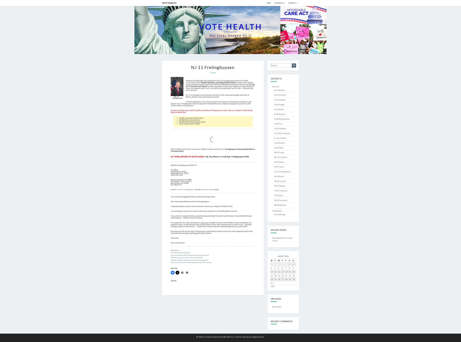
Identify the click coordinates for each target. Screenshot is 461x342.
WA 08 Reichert (280, 205)
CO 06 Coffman (280, 128)
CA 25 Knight (279, 104)
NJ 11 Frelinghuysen (282, 171)
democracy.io (208, 189)
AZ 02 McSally (279, 90)
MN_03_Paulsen (280, 157)
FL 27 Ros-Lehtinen (282, 133)
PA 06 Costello (280, 181)
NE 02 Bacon (279, 162)
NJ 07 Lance (279, 167)
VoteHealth (279, 3)
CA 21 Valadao (279, 100)
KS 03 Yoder (278, 147)
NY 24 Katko (279, 176)
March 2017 (277, 307)
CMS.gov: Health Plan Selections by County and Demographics (190, 260)
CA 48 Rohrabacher (282, 119)
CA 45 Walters (279, 114)
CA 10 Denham (280, 95)
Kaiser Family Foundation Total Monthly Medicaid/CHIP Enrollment (191, 262)
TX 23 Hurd (278, 195)
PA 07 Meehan (279, 186)
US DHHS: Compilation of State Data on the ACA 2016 (187, 257)
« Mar (272, 286)
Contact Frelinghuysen (185, 189)
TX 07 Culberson (280, 190)
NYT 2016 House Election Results (180, 253)
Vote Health (169, 2)
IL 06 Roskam (279, 143)
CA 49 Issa (278, 123)
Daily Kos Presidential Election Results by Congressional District (190, 255)
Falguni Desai (258, 337)
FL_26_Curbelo (280, 138)
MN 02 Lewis (279, 152)
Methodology (279, 214)
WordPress (228, 337)
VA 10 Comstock (280, 200)
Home (269, 3)
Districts (292, 3)
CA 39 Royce (279, 109)
